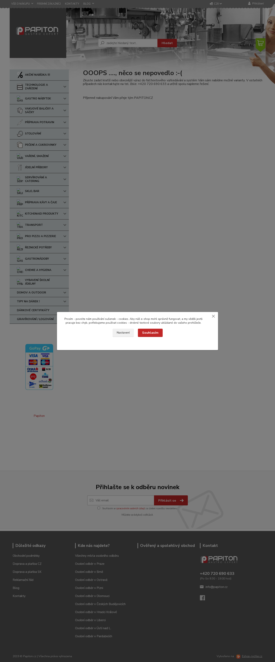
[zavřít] (213, 316)
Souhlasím (150, 332)
